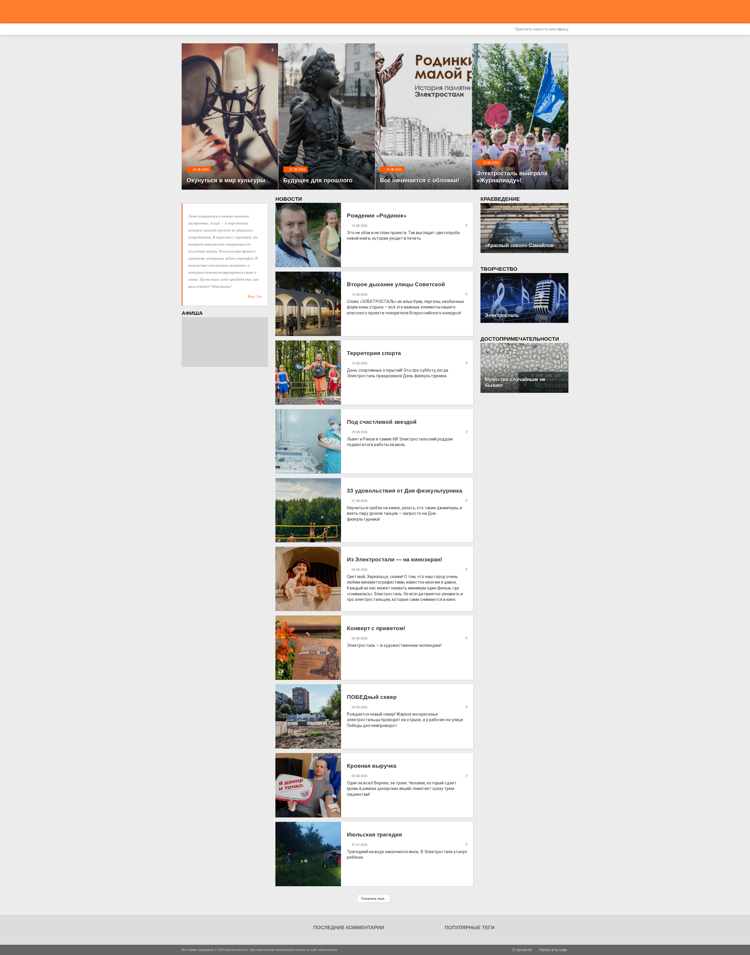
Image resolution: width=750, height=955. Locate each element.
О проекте (521, 949)
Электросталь (502, 315)
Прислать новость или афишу (541, 29)
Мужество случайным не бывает (515, 382)
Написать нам (552, 949)
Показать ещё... (374, 899)
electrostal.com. (237, 949)
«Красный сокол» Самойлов (519, 245)
